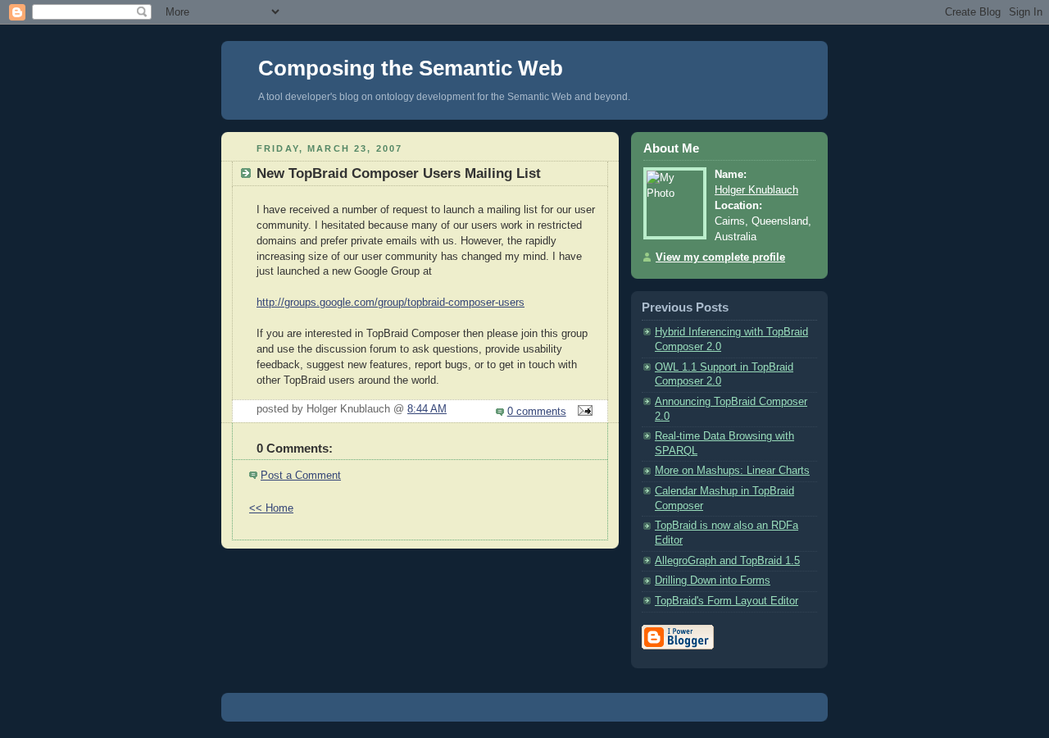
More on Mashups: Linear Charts (732, 470)
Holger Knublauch (756, 190)
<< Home (271, 508)
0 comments (536, 411)
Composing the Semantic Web (410, 68)
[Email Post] (583, 411)
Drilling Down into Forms (712, 580)
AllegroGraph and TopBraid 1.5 (727, 561)
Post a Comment (301, 475)
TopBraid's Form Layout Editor (726, 601)
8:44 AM (427, 409)
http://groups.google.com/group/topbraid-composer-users (390, 302)
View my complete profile (720, 257)
